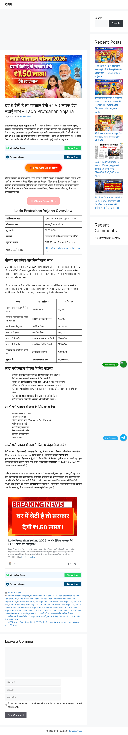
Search (98, 18)
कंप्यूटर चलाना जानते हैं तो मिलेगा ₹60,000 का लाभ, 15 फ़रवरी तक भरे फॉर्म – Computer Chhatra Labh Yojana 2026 (108, 105)
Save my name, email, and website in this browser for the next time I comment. (45, 705)
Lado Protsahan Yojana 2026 (43, 596)
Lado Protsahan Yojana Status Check (52, 610)
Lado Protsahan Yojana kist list (32, 599)
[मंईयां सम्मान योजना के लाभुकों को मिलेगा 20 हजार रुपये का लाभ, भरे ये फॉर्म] (109, 123)
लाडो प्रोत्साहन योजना (31, 613)
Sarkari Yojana (14, 593)
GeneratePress (75, 731)
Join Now (73, 148)
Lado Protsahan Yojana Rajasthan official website (39, 607)
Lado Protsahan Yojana (18, 596)
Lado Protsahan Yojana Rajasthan (32, 601)
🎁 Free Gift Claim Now (43, 167)
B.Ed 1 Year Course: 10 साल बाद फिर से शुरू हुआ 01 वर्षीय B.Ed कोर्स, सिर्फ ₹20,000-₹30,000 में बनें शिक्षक (107, 168)
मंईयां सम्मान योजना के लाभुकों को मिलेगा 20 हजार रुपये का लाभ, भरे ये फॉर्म (108, 137)
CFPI (8, 4)
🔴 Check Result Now (43, 201)
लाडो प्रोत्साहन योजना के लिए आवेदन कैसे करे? (57, 613)
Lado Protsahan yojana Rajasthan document (29, 604)
